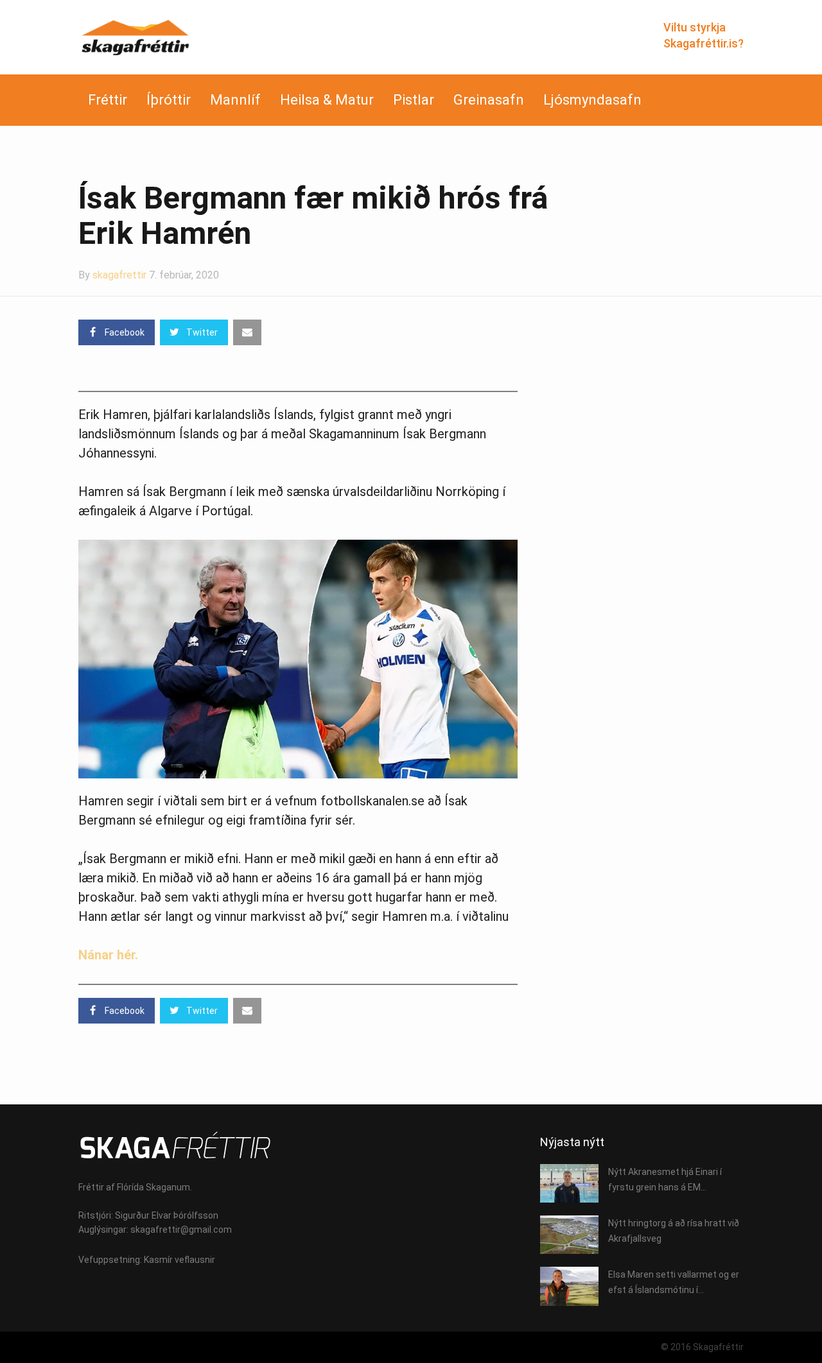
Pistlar (413, 100)
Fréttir (107, 100)
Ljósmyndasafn (592, 100)
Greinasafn (488, 100)
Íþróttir (168, 100)
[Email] (247, 332)
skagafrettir (119, 275)
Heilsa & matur (327, 100)
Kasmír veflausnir (179, 1260)
